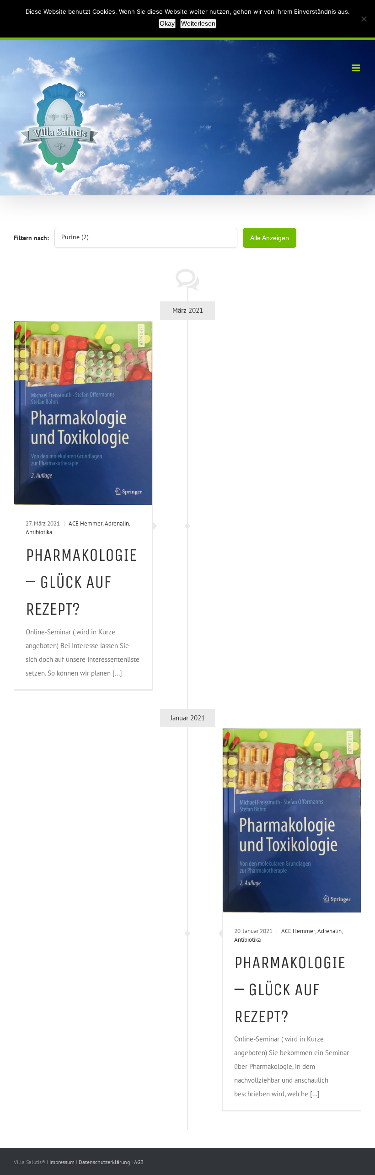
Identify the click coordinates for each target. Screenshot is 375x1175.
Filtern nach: (31, 238)
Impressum (62, 1162)
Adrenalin (117, 523)
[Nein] (363, 18)
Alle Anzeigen (269, 237)
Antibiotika (39, 532)
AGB (139, 1162)
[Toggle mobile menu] (356, 68)
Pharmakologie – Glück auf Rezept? (81, 582)
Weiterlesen (198, 23)
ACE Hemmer (85, 523)
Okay (167, 23)
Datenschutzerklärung (105, 1162)
